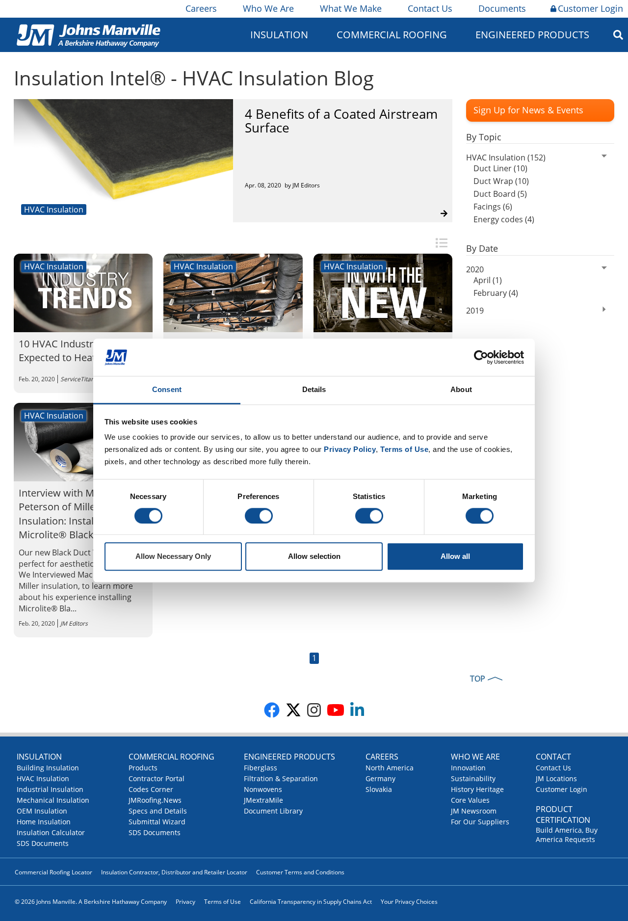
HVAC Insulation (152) (506, 157)
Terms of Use (222, 901)
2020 (475, 269)
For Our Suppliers (480, 821)
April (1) (487, 280)
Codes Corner (151, 789)
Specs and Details (158, 811)
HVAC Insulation (43, 778)
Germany (380, 778)
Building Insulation (48, 767)
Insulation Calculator (51, 832)
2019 (475, 310)
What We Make (351, 8)
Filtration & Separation (281, 778)
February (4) (495, 293)
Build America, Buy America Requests (567, 834)
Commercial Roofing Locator (53, 872)
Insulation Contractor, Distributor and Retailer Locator (174, 872)
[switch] (259, 516)
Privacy (185, 901)
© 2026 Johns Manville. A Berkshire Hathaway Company (91, 901)
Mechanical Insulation (53, 800)
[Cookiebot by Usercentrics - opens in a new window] (481, 357)
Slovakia (379, 789)
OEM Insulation (42, 811)
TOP (477, 678)
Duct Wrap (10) (501, 181)
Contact (553, 756)
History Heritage (477, 789)
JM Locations (556, 778)
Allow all (455, 557)
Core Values (470, 800)
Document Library (273, 811)
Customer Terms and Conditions (300, 872)
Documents (502, 8)
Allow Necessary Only (173, 557)
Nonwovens (263, 789)
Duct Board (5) (500, 193)
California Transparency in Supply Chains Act (311, 901)
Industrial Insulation (50, 789)
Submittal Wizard (157, 821)
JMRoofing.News (155, 800)
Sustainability (473, 778)
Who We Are (268, 8)
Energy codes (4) (503, 219)
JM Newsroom (474, 811)
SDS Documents (43, 843)
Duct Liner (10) (500, 168)
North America (390, 767)
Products (143, 767)
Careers (201, 8)
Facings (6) (492, 206)
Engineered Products (289, 756)
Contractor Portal (156, 778)
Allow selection (314, 557)
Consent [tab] (167, 390)
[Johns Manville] (88, 34)
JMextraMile (263, 800)
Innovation (468, 767)
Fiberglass (260, 767)
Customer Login (590, 8)
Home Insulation (44, 821)
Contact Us (430, 8)
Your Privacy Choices (409, 901)
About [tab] (461, 390)
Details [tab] (314, 390)
